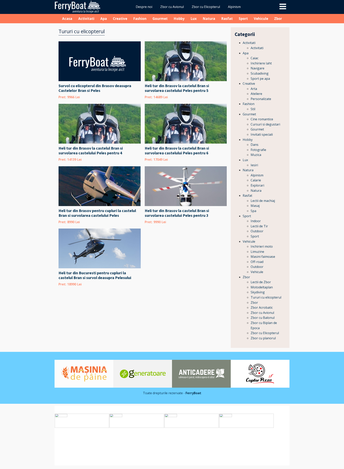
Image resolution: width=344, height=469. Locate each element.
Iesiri (254, 165)
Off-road (257, 262)
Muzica (256, 155)
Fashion (140, 18)
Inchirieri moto (262, 246)
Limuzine (257, 251)
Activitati (86, 18)
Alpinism (234, 7)
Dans (254, 144)
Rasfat (227, 18)
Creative (120, 18)
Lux (194, 18)
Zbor (278, 18)
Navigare (257, 68)
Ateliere (256, 93)
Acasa (67, 18)
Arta (254, 89)
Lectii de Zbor (261, 282)
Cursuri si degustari (265, 124)
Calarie (256, 180)
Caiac (254, 58)
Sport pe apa (260, 78)
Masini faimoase (263, 256)
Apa (103, 18)
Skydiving (258, 292)
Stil (253, 109)
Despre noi (144, 7)
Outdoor (257, 231)
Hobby (179, 18)
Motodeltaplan (262, 287)
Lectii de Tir (259, 226)
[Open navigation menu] (283, 7)
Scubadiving (260, 73)
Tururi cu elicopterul (266, 297)
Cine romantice (262, 119)
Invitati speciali (262, 134)
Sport (243, 18)
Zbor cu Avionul (172, 7)
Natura (209, 18)
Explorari (257, 185)
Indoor (256, 221)
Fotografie (258, 150)
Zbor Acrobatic (262, 307)
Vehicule (261, 18)
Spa (253, 211)
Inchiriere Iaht (261, 63)
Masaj (255, 205)
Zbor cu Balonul (263, 317)
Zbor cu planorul (263, 338)
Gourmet (160, 18)
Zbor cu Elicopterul (206, 7)
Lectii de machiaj (263, 200)
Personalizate (261, 99)
